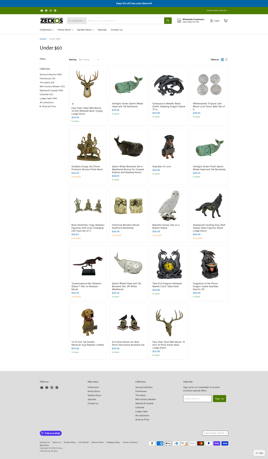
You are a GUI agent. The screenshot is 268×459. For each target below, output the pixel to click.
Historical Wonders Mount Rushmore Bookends (125, 226)
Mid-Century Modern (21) (52, 86)
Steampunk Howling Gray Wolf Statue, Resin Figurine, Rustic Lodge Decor (209, 228)
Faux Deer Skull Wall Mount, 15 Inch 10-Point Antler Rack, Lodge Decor (168, 344)
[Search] (168, 20)
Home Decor (65, 29)
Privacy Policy (70, 442)
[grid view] (222, 60)
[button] (215, 20)
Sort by (72, 59)
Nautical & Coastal (144, 403)
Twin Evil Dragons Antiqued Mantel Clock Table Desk (167, 285)
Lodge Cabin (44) (48, 98)
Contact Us (45, 442)
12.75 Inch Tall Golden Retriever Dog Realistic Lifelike (87, 343)
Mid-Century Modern (145, 399)
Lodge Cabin (141, 411)
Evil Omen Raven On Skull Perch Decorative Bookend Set (128, 343)
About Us (57, 442)
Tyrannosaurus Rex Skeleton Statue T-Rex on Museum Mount (86, 286)
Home (43, 39)
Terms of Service (130, 442)
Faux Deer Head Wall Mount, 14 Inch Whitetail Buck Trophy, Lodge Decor (87, 111)
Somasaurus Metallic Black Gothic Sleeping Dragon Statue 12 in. (168, 106)
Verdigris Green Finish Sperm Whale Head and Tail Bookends (209, 168)
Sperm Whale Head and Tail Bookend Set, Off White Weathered (126, 286)
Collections (46, 29)
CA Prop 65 (84, 442)
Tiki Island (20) (47, 82)
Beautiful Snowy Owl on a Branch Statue (166, 226)
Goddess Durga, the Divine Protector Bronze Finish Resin (87, 168)
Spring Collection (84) (51, 74)
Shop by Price (49, 106)
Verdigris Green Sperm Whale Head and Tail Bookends (127, 105)
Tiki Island (140, 395)
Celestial (139, 407)
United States (216, 10)
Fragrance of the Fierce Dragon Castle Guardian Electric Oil (205, 286)
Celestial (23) (46, 94)
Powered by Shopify (48, 451)
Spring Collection (144, 387)
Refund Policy (98, 442)
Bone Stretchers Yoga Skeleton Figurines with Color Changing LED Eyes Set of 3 (87, 228)
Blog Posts (44, 445)
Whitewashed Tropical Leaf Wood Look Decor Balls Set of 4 (209, 106)
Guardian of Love (161, 166)
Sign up (219, 398)
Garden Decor (85, 29)
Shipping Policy (113, 442)
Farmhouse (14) (47, 78)
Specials (102, 29)
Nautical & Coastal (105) (51, 90)
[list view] (226, 60)
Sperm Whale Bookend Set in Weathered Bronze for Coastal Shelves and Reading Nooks (128, 169)
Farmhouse (141, 391)
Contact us (116, 29)
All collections (47, 102)
